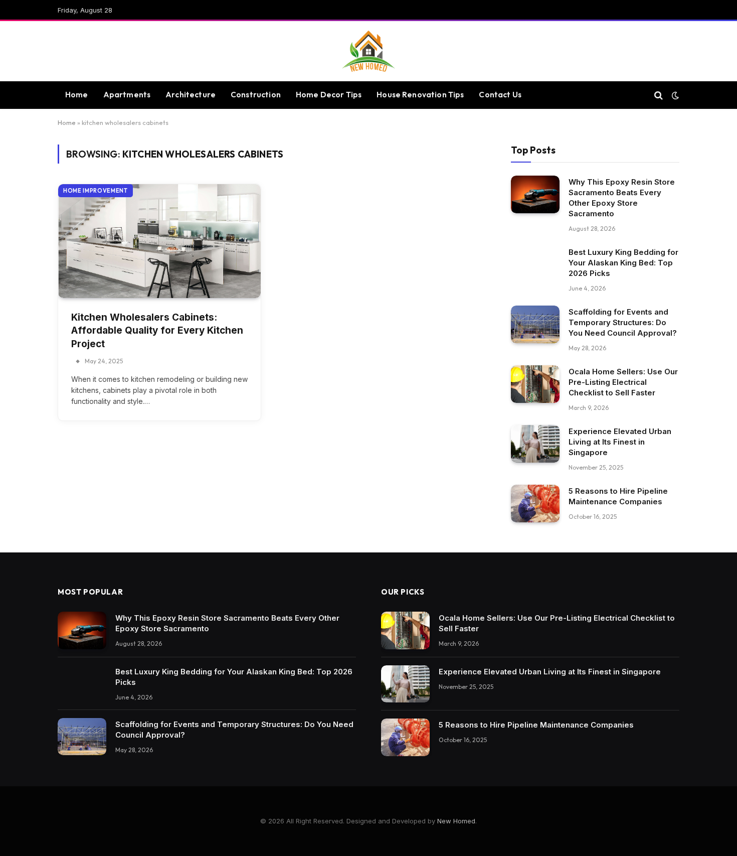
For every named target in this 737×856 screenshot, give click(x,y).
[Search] (658, 95)
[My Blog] (368, 51)
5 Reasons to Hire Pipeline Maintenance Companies (618, 496)
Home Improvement (95, 190)
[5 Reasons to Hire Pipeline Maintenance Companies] (535, 503)
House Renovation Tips (420, 94)
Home (76, 94)
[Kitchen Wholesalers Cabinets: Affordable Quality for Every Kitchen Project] (159, 241)
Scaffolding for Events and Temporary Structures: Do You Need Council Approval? (623, 322)
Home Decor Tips (328, 94)
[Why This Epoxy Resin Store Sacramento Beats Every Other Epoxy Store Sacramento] (535, 194)
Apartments (127, 94)
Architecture (190, 94)
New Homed (456, 821)
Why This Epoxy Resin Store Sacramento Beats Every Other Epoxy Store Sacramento (622, 197)
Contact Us (500, 94)
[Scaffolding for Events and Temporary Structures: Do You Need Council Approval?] (535, 324)
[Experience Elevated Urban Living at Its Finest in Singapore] (535, 444)
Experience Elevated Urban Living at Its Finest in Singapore (620, 441)
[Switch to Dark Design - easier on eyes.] (674, 95)
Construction (256, 94)
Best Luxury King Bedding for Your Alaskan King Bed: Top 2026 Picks (623, 262)
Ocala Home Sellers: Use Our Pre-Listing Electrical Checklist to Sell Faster (623, 382)
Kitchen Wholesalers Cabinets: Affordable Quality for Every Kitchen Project (157, 331)
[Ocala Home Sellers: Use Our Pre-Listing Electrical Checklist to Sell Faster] (535, 384)
